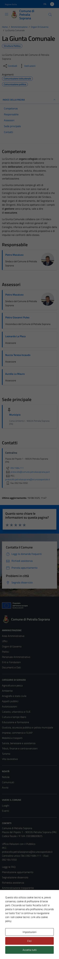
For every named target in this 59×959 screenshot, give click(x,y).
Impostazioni (29, 932)
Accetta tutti (30, 950)
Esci (29, 941)
